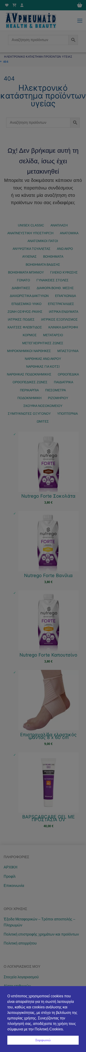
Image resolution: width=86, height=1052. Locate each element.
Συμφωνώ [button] (43, 1040)
